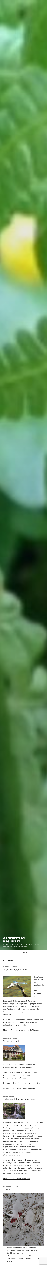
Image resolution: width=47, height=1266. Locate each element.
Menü (25, 952)
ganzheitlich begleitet (15, 940)
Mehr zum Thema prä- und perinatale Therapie (21, 1030)
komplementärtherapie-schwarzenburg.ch (19, 1088)
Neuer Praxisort (11, 1041)
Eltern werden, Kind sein (15, 969)
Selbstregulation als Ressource (19, 1099)
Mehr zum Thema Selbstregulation (16, 1179)
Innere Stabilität (11, 1189)
